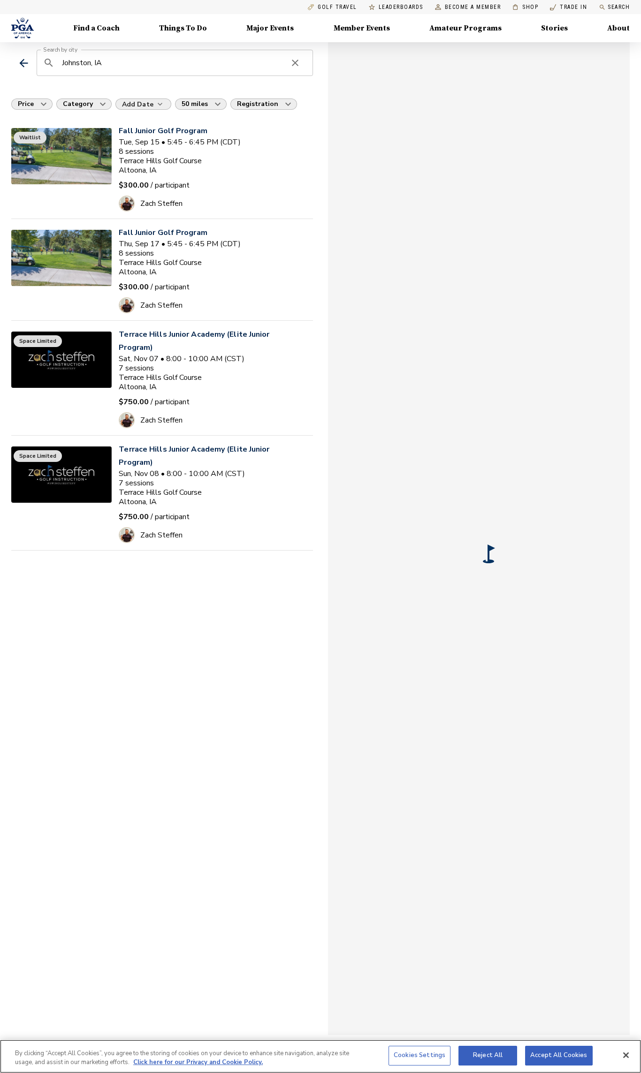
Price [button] (26, 103)
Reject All (488, 1055)
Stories (554, 28)
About (618, 28)
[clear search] (295, 63)
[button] (489, 553)
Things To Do (183, 28)
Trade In (568, 7)
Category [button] (78, 103)
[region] (320, 1056)
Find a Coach (96, 28)
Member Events (362, 28)
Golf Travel (337, 7)
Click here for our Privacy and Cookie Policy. (198, 1062)
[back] (23, 63)
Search (619, 7)
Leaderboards (401, 7)
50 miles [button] (195, 103)
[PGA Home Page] (22, 28)
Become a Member (473, 7)
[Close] (626, 1055)
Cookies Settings (419, 1055)
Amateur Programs (465, 28)
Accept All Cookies (558, 1055)
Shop (525, 7)
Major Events (270, 28)
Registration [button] (257, 103)
